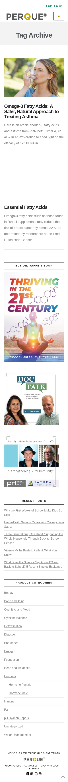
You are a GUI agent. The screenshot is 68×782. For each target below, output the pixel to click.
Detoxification (13, 626)
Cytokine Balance (15, 617)
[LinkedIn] (31, 774)
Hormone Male (18, 693)
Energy (8, 651)
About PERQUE (13, 766)
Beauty (8, 592)
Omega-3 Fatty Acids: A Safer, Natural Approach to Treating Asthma (31, 111)
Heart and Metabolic (17, 667)
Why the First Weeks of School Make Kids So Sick (33, 512)
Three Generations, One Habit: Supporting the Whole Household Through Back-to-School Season (33, 538)
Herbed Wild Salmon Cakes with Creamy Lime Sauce (34, 524)
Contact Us (30, 766)
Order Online (54, 6)
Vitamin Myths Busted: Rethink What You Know (30, 552)
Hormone (10, 676)
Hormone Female (20, 684)
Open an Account (50, 766)
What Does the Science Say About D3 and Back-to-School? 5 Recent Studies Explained (33, 564)
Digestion (10, 634)
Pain (7, 709)
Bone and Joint (14, 601)
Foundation (11, 659)
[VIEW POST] (34, 78)
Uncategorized (13, 726)
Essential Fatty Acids (25, 207)
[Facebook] (27, 774)
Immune (9, 701)
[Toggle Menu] (58, 16)
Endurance (11, 642)
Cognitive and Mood (17, 609)
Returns (34, 768)
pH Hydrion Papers (16, 718)
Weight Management (17, 734)
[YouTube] (36, 774)
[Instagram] (40, 774)
